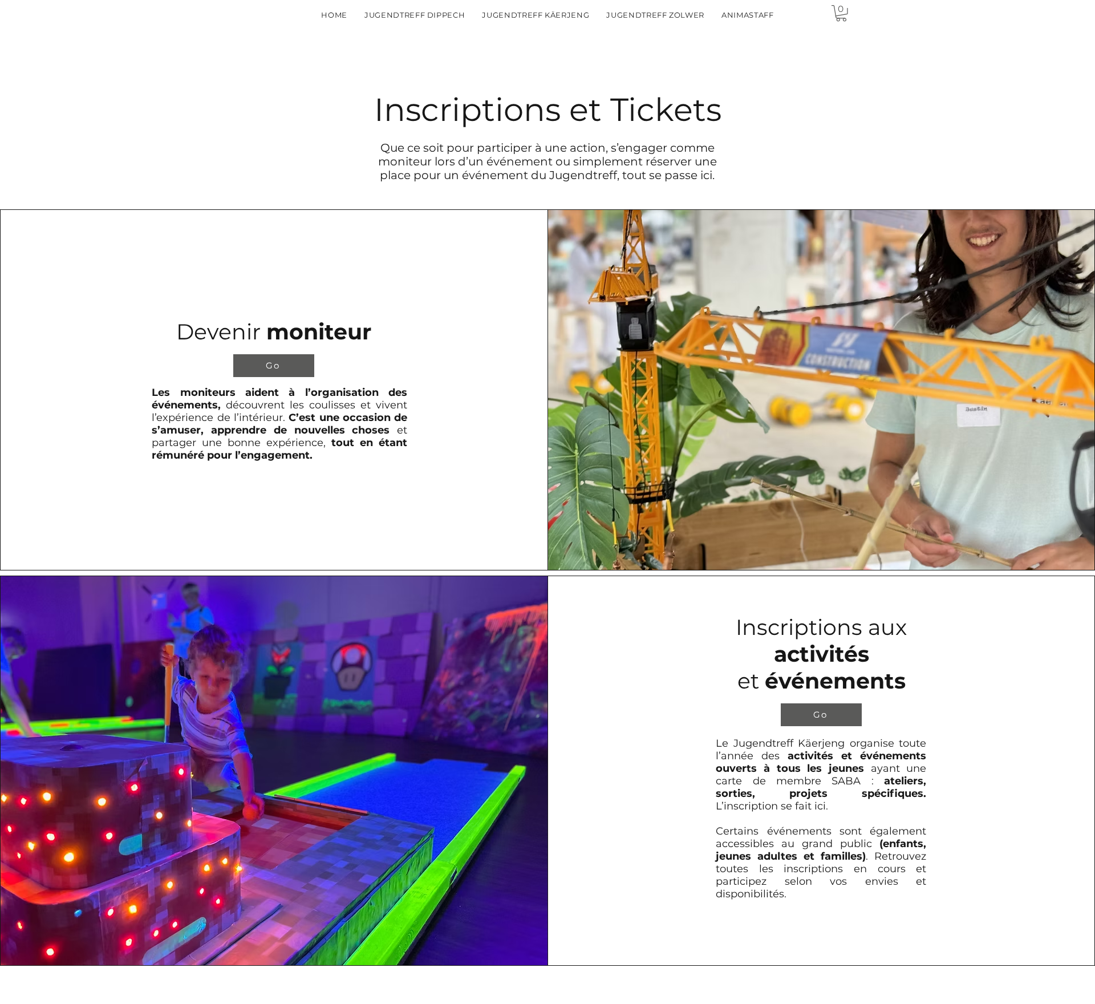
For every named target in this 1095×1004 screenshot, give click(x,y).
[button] (841, 13)
